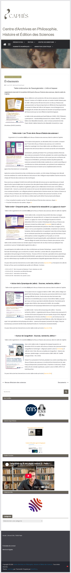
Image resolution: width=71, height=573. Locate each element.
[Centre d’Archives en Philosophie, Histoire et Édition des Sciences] (5, 44)
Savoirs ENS (47, 263)
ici (56, 200)
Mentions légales (8, 549)
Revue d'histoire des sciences (13, 77)
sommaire (48, 224)
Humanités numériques (21, 46)
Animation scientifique (42, 46)
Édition (30, 42)
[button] (24, 42)
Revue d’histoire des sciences (15, 382)
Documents (62, 382)
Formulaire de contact (9, 546)
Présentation (18, 42)
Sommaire (49, 317)
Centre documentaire (46, 42)
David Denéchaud (19, 85)
